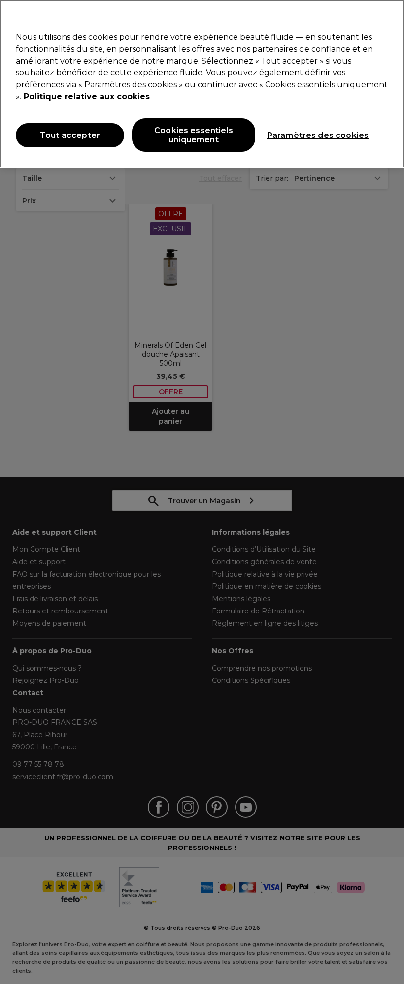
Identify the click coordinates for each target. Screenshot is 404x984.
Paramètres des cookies (318, 135)
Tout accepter (70, 135)
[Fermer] (388, 16)
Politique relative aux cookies (87, 96)
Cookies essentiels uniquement (193, 135)
